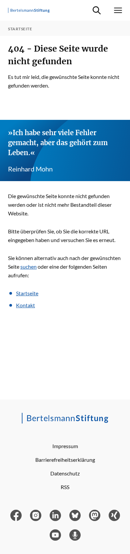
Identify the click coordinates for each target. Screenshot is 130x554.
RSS (65, 487)
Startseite (27, 293)
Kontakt (25, 305)
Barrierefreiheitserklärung (65, 459)
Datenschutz (65, 473)
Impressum (65, 446)
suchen (28, 266)
